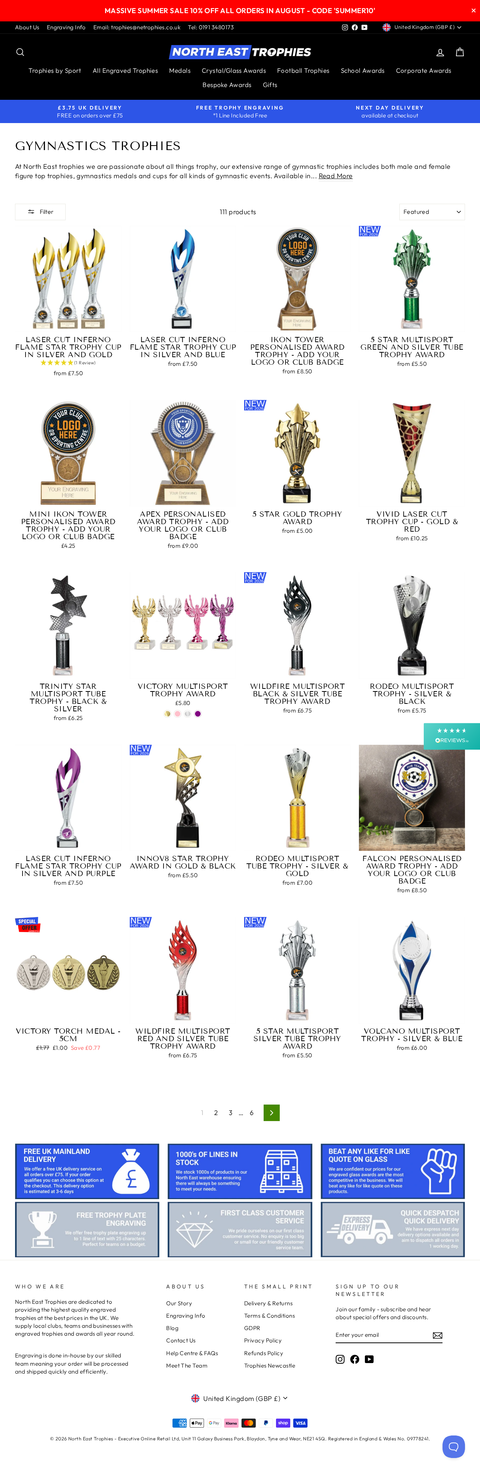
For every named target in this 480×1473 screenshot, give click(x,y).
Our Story (179, 1303)
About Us (27, 27)
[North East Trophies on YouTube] (369, 1358)
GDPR (252, 1328)
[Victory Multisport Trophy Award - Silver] (187, 713)
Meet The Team (186, 1365)
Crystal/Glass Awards (234, 70)
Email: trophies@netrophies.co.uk (136, 27)
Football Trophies (303, 70)
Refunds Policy (263, 1353)
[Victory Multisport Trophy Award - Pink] (177, 713)
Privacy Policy (263, 1340)
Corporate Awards (424, 70)
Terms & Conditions (269, 1315)
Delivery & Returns (268, 1303)
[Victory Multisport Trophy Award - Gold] (167, 713)
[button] (68, 363)
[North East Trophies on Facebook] (354, 1358)
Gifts (270, 85)
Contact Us (181, 1340)
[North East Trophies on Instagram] (340, 1358)
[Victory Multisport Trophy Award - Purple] (197, 713)
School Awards (363, 70)
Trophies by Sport (54, 70)
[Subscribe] (437, 1335)
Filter (46, 211)
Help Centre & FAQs (192, 1353)
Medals (179, 70)
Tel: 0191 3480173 (211, 27)
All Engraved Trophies (125, 70)
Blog (172, 1328)
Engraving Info (66, 27)
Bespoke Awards (226, 85)
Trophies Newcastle (269, 1365)
